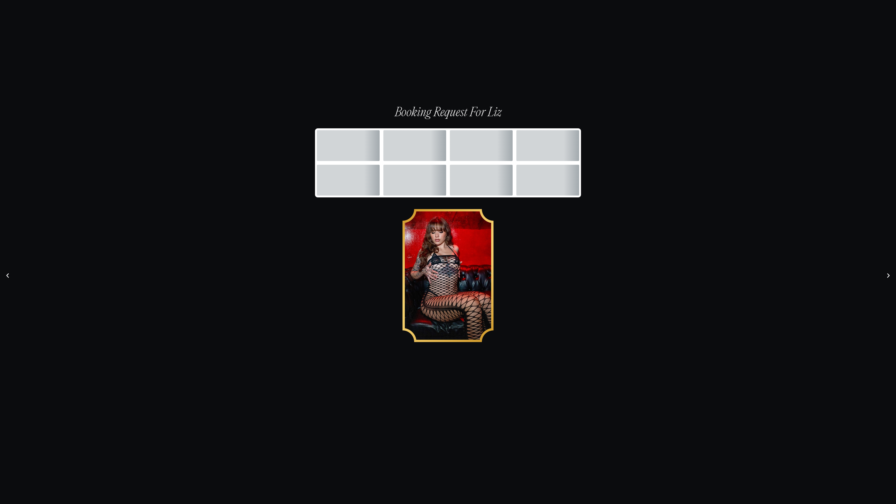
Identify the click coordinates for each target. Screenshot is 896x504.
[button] (7, 276)
